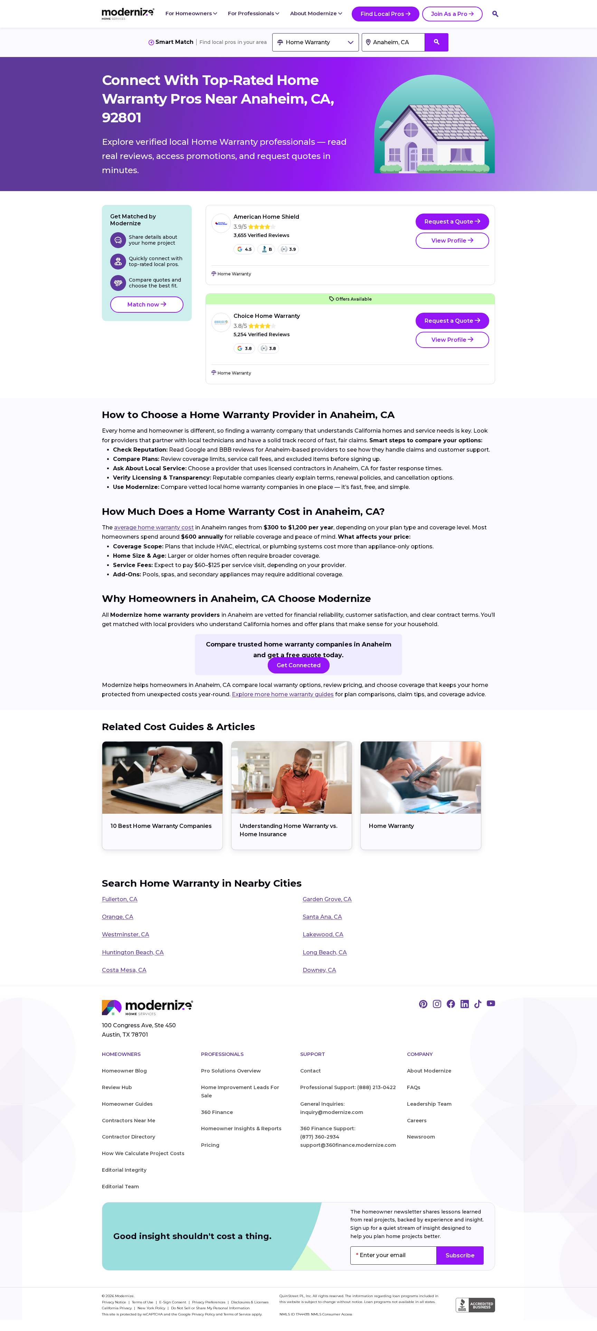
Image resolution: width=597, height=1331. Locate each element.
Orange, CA (117, 917)
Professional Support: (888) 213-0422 (348, 1087)
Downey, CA (319, 970)
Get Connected (299, 665)
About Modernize (314, 13)
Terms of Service (237, 1314)
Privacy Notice (114, 1302)
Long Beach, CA (325, 952)
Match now (144, 304)
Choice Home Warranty (267, 316)
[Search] (495, 14)
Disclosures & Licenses (249, 1302)
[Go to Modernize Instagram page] (437, 1004)
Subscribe (460, 1255)
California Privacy (117, 1308)
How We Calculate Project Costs (143, 1153)
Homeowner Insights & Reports (241, 1128)
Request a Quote (450, 221)
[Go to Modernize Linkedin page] (465, 1004)
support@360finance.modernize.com (348, 1145)
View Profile (450, 240)
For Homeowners (189, 13)
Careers (417, 1120)
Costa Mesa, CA (124, 970)
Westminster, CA (125, 934)
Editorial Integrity (124, 1170)
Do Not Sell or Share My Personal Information (210, 1308)
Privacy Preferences (209, 1302)
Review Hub (117, 1087)
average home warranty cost (154, 527)
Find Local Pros (382, 14)
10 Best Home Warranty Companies (161, 826)
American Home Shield (266, 217)
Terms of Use (143, 1302)
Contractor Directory (128, 1137)
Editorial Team (120, 1186)
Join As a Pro (449, 14)
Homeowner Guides (127, 1104)
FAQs (413, 1087)
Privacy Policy (203, 1314)
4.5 (248, 249)
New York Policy (152, 1308)
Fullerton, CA (120, 899)
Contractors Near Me (128, 1120)
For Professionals (251, 13)
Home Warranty (391, 826)
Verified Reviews (262, 235)
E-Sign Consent (173, 1302)
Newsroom (421, 1137)
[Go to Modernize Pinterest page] (423, 1004)
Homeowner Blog (124, 1071)
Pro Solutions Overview (231, 1071)
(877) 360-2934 (319, 1137)
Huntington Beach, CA (133, 952)
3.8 (248, 348)
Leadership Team (429, 1104)
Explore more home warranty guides (283, 694)
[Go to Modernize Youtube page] (491, 1004)
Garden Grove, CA (327, 899)
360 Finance (217, 1112)
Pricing (210, 1145)
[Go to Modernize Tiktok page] (477, 1004)
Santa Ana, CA (322, 917)
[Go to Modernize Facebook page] (451, 1004)
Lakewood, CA (323, 934)
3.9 (292, 249)
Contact (310, 1071)
